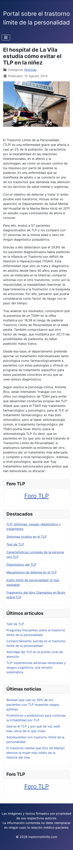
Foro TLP (36, 495)
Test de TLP (15, 544)
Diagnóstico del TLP (21, 564)
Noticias (30, 70)
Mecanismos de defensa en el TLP (31, 572)
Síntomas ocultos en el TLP (26, 537)
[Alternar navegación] (6, 37)
